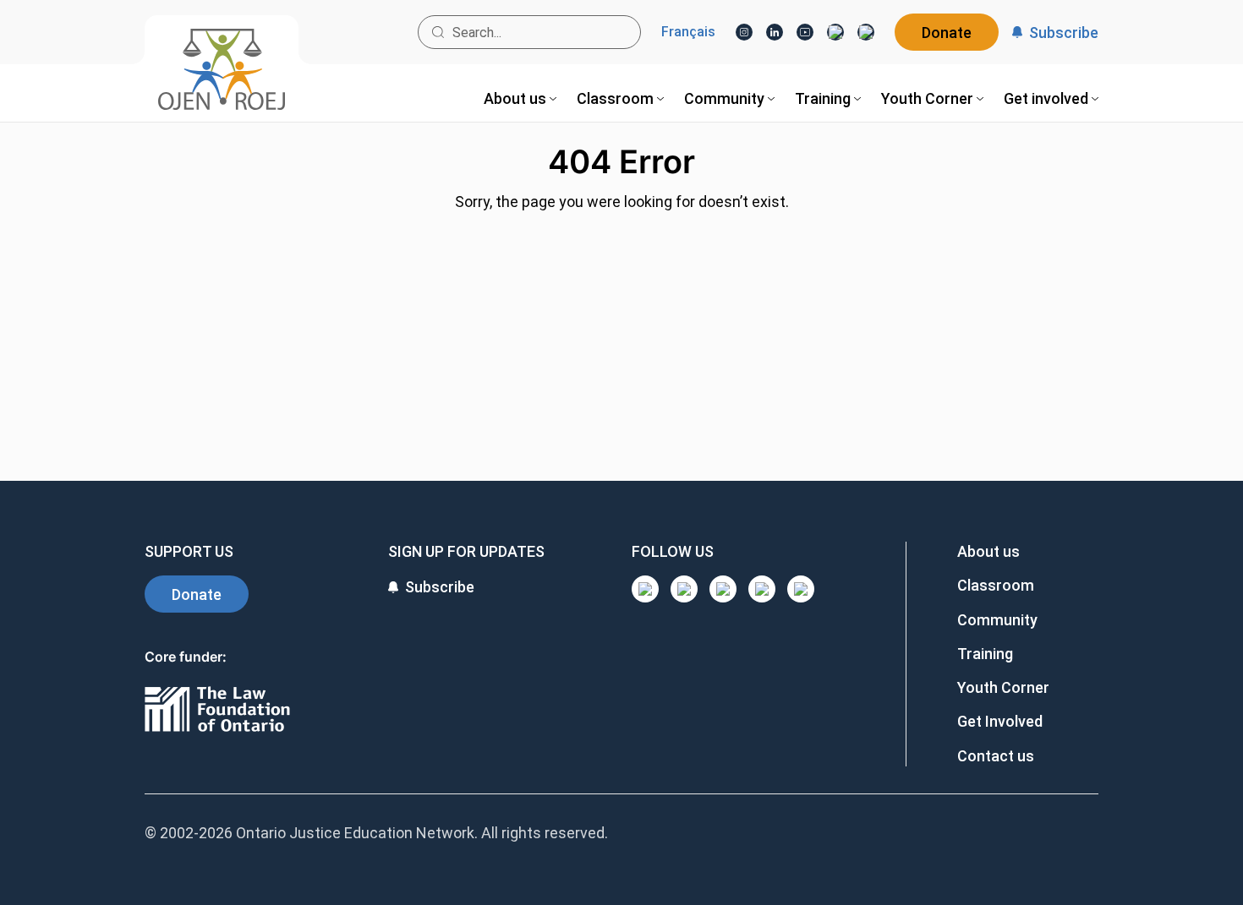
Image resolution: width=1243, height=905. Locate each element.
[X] (835, 32)
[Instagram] (744, 32)
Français (688, 32)
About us (988, 551)
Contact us (995, 756)
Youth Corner (1003, 687)
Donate (947, 32)
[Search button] (438, 32)
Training (985, 653)
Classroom (995, 585)
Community (997, 620)
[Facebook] (865, 32)
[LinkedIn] (774, 32)
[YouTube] (805, 32)
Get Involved (1000, 721)
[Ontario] (217, 710)
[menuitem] (520, 98)
